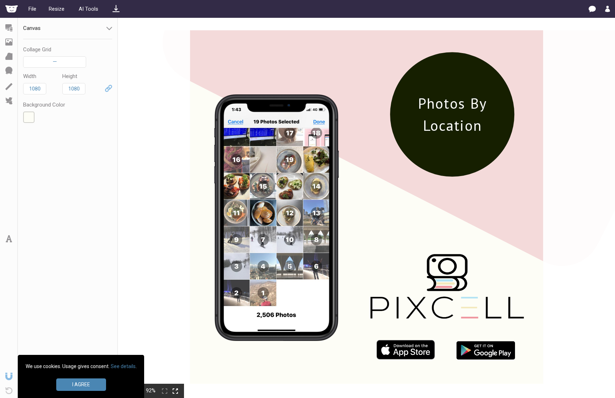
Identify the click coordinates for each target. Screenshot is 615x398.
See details (123, 366)
